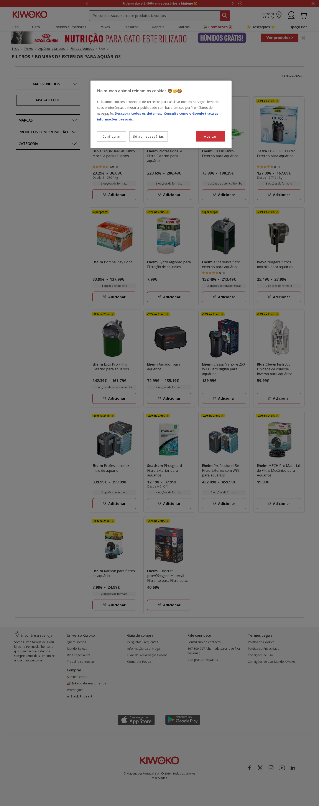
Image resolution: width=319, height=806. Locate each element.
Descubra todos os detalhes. (139, 113)
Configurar (112, 136)
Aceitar (210, 136)
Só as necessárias (148, 136)
